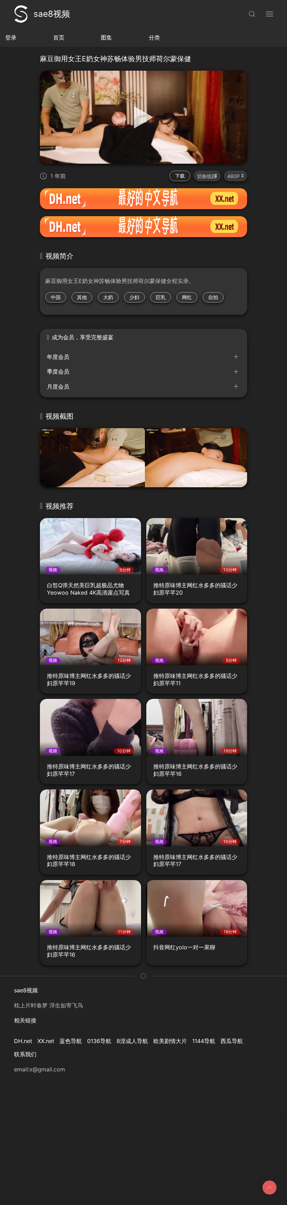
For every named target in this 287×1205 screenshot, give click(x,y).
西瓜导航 (231, 1040)
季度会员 (58, 371)
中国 (56, 297)
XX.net (45, 1040)
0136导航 (99, 1040)
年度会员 (58, 356)
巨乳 (161, 297)
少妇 (134, 297)
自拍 (213, 297)
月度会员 (58, 386)
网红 (187, 297)
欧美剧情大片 (170, 1040)
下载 (180, 176)
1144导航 (203, 1040)
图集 (106, 37)
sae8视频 (52, 14)
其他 (82, 297)
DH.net (23, 1040)
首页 (58, 37)
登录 (10, 37)
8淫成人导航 (132, 1040)
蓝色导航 (70, 1040)
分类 (154, 37)
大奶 (108, 297)
